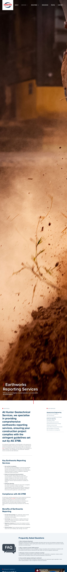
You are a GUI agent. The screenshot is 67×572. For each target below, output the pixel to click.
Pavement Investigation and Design (54, 417)
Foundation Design (51, 420)
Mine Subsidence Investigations (53, 430)
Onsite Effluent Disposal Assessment (54, 426)
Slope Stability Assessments (53, 422)
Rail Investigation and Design (53, 428)
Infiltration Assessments (52, 425)
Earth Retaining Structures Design (54, 423)
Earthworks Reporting (51, 418)
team (3, 448)
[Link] (8, 5)
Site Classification (50, 415)
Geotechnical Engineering (54, 412)
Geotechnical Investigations (52, 414)
